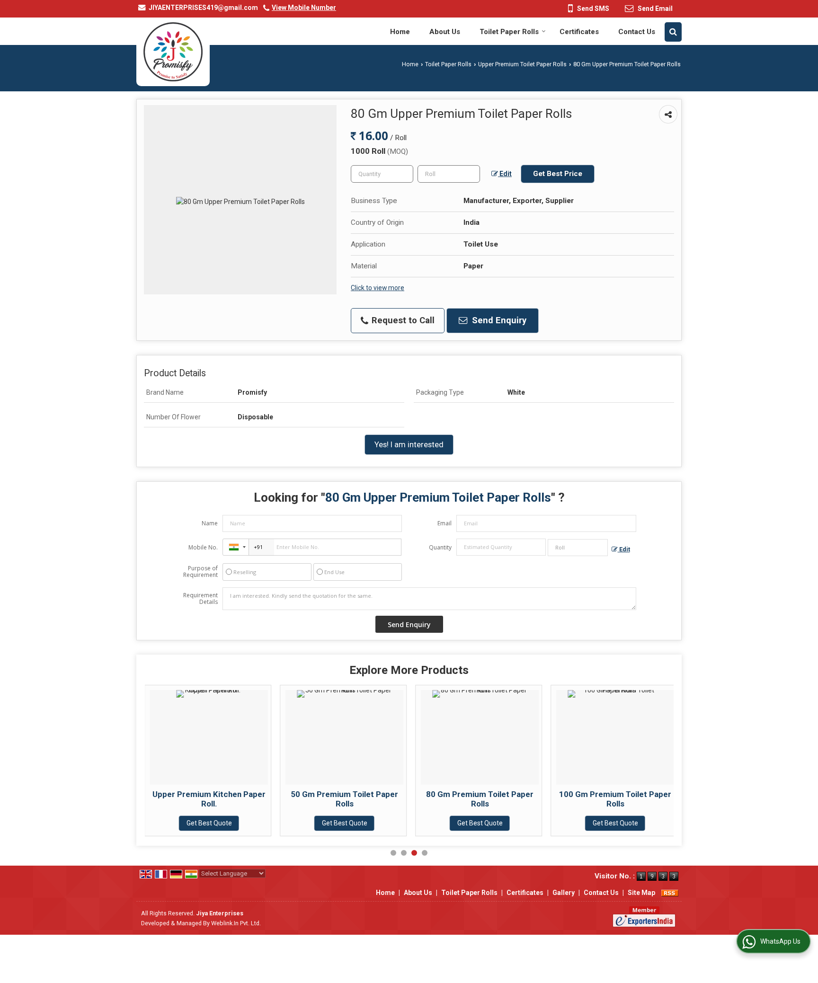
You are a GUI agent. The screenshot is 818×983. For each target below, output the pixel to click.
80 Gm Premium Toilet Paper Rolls (479, 798)
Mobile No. (203, 547)
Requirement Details (200, 598)
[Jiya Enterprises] (173, 51)
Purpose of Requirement (200, 571)
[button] (304, 7)
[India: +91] (235, 547)
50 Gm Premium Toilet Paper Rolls (344, 798)
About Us (444, 31)
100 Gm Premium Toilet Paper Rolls (615, 798)
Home (400, 31)
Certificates (579, 31)
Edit (505, 173)
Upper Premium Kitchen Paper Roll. (209, 798)
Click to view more (377, 288)
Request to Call (402, 320)
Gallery (563, 892)
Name (210, 523)
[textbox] (449, 174)
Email (444, 523)
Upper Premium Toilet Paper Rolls (522, 64)
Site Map (641, 892)
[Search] (673, 32)
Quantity (440, 547)
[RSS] (669, 892)
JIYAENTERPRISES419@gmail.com (203, 7)
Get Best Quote (209, 823)
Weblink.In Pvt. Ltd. (236, 923)
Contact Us (636, 31)
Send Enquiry (498, 320)
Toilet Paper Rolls (509, 31)
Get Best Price (557, 173)
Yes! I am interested (409, 444)
